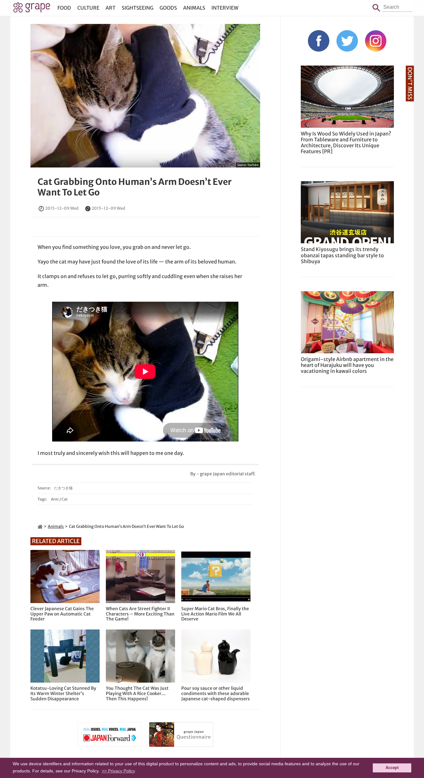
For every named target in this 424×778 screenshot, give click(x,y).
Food (64, 8)
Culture (88, 8)
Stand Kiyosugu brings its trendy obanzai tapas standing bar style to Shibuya (342, 255)
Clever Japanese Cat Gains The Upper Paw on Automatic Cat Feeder (62, 614)
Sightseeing (137, 8)
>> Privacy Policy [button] (118, 770)
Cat (64, 499)
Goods (168, 8)
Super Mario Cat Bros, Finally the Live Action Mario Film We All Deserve (215, 614)
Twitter (347, 41)
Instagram (375, 41)
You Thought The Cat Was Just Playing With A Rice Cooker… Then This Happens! (137, 693)
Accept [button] (392, 768)
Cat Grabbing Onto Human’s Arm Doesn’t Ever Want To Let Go (135, 187)
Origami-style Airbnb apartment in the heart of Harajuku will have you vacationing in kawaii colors (347, 365)
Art (110, 8)
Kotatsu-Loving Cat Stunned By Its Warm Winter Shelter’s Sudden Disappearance (63, 693)
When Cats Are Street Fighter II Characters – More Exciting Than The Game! (140, 614)
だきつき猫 (63, 488)
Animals (194, 8)
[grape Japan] (40, 526)
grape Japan (31, 9)
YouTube (253, 165)
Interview (224, 8)
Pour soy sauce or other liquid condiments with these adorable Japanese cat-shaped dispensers (215, 693)
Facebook (318, 41)
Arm (55, 499)
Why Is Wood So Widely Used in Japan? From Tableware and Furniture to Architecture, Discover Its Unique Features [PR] (346, 142)
